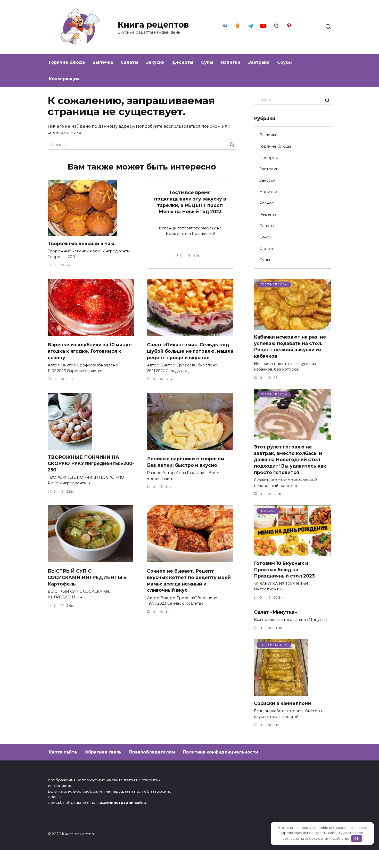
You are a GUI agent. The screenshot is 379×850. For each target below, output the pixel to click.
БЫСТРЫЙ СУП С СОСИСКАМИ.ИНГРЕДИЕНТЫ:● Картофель (87, 577)
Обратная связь (103, 752)
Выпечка (103, 62)
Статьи (266, 248)
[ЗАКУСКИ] (292, 552)
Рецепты (268, 214)
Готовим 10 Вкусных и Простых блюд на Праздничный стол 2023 (284, 569)
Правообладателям (152, 752)
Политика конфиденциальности (220, 752)
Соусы (284, 62)
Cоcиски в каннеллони (282, 703)
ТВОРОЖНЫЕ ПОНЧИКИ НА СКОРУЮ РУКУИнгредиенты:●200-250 (91, 463)
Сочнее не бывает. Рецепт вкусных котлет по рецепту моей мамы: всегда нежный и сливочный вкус (189, 580)
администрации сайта (123, 802)
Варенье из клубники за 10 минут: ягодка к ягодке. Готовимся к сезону (90, 351)
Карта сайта (63, 752)
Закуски (155, 62)
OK (356, 838)
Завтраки (258, 62)
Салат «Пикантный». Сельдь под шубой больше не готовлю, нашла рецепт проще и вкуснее (190, 351)
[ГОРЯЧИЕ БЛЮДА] (292, 326)
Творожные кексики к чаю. (82, 243)
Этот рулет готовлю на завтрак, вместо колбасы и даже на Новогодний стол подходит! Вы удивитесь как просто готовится (290, 459)
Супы (207, 62)
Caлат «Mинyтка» (275, 611)
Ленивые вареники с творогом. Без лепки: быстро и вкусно (186, 462)
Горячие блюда (67, 62)
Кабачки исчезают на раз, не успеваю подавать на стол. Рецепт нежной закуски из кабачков (290, 346)
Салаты (129, 62)
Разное (266, 203)
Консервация (64, 78)
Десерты (182, 62)
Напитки (230, 62)
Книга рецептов (153, 25)
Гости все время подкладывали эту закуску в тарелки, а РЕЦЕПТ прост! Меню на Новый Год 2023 (190, 202)
